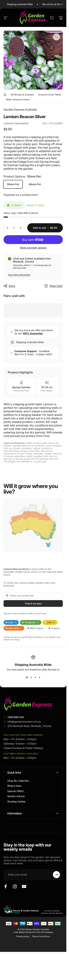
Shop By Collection (18, 780)
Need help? (56, 285)
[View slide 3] (35, 677)
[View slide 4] (40, 677)
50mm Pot (13, 184)
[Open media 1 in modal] (56, 36)
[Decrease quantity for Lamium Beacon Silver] (7, 227)
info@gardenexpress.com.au (24, 721)
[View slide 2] (31, 677)
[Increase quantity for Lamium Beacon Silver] (20, 227)
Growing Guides (16, 801)
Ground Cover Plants (49, 94)
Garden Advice (16, 796)
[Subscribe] (56, 874)
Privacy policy (22, 936)
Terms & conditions (41, 936)
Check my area (33, 603)
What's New (14, 785)
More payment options (33, 247)
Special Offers (15, 791)
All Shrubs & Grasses (22, 94)
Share (11, 285)
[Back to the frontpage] (5, 94)
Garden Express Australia (20, 109)
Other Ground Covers (18, 99)
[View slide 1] (27, 677)
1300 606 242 (15, 717)
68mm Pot (35, 184)
